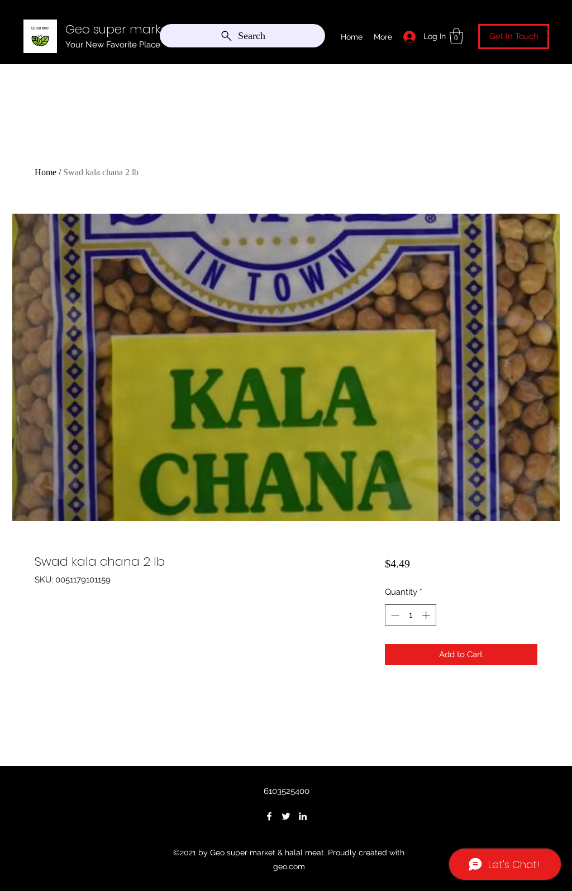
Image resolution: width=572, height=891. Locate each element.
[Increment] (427, 615)
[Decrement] (394, 615)
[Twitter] (286, 816)
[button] (456, 36)
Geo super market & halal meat (159, 29)
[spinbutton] (410, 615)
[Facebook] (269, 816)
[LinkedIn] (302, 816)
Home (45, 172)
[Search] (548, 33)
